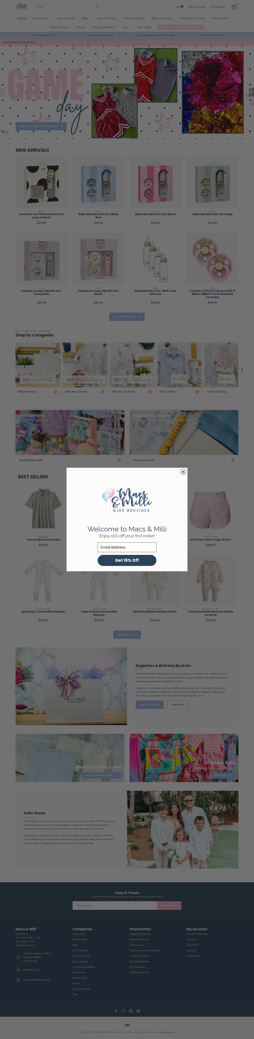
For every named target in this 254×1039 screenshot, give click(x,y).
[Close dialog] (183, 472)
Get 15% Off (127, 560)
